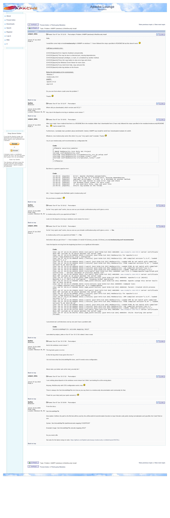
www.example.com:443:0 (130, 252)
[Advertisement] (14, 89)
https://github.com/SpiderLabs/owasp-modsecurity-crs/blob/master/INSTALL (95, 440)
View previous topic (146, 24)
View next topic (159, 24)
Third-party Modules (58, 25)
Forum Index (44, 25)
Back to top (32, 100)
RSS (8, 40)
